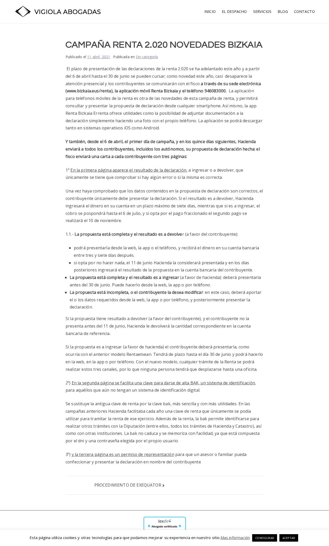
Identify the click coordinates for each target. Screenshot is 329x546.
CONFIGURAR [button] (264, 538)
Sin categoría (147, 56)
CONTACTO (304, 11)
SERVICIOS (262, 11)
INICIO (210, 11)
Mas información (235, 537)
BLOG (283, 11)
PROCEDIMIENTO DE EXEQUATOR (127, 485)
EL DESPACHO (234, 11)
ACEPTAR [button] (288, 538)
